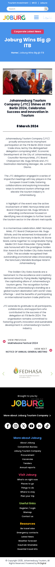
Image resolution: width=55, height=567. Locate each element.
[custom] (47, 426)
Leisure (43, 3)
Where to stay (27, 492)
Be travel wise (27, 528)
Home (14, 52)
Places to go (27, 484)
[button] (3, 373)
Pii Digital (42, 563)
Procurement (27, 455)
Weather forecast (27, 541)
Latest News (27, 537)
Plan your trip (27, 496)
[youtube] (31, 426)
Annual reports (27, 467)
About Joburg (27, 443)
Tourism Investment (18, 3)
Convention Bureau (27, 447)
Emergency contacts (27, 533)
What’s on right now (27, 480)
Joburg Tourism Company (27, 451)
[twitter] (23, 426)
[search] (46, 9)
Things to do (27, 488)
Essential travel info (27, 549)
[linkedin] (39, 426)
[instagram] (16, 426)
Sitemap (27, 512)
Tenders (27, 463)
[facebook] (8, 426)
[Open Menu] (36, 17)
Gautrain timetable (27, 545)
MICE (34, 3)
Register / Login (28, 508)
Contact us (27, 516)
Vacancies (27, 459)
